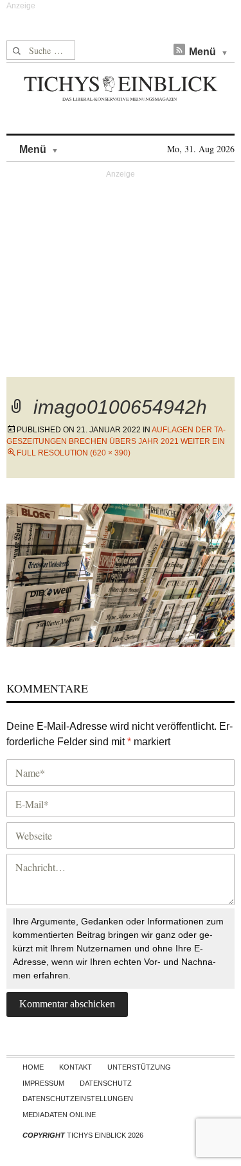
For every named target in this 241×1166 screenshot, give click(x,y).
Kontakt (75, 1067)
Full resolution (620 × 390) (73, 452)
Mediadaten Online (59, 1114)
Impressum (43, 1083)
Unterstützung (139, 1067)
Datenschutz (106, 1083)
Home (33, 1067)
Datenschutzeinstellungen (77, 1098)
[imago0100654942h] (120, 573)
